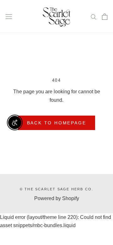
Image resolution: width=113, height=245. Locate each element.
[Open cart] (104, 17)
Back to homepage (56, 122)
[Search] (93, 16)
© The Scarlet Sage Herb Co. (56, 189)
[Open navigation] (9, 16)
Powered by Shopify (56, 198)
